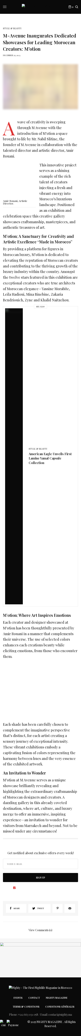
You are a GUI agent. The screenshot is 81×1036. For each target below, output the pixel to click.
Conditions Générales (59, 1006)
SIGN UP (40, 877)
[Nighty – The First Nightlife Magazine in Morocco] (40, 7)
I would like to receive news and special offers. (42, 888)
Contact (34, 997)
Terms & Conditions (26, 1006)
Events (18, 997)
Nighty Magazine (56, 997)
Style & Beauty (12, 28)
